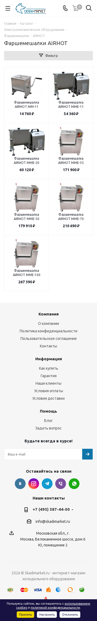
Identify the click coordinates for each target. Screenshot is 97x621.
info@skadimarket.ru (53, 521)
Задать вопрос (48, 428)
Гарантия (49, 376)
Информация (48, 359)
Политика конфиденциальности (48, 331)
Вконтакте (20, 483)
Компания (49, 314)
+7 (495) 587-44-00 (51, 509)
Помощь (48, 411)
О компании (48, 323)
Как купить (48, 368)
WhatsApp (74, 483)
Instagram (33, 483)
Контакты (48, 346)
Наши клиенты (48, 383)
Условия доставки (48, 398)
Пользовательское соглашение (48, 338)
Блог (48, 420)
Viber (60, 483)
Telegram (47, 483)
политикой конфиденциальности (55, 607)
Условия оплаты (48, 391)
